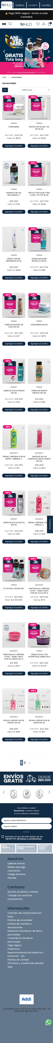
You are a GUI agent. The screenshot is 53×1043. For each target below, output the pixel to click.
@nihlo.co (16, 984)
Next (48, 51)
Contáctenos (15, 899)
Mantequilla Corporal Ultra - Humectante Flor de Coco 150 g (39, 590)
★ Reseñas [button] (50, 524)
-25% (7, 558)
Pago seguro (14, 945)
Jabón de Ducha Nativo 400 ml (14, 523)
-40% (7, 426)
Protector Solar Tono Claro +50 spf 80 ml (39, 194)
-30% (7, 97)
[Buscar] (10, 24)
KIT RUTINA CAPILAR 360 (14, 588)
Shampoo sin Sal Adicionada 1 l (13, 194)
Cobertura (13, 949)
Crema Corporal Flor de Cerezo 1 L (39, 523)
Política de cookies (18, 959)
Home (4, 77)
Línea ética (13, 870)
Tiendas (11, 878)
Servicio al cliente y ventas (22, 891)
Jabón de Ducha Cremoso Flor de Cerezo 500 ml (39, 458)
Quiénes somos (16, 863)
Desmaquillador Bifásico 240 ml (39, 260)
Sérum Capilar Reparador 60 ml (14, 260)
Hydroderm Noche (39, 324)
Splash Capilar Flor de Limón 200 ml (39, 721)
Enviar (26, 832)
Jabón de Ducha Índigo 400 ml (13, 391)
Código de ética (16, 874)
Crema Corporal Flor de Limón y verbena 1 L (13, 457)
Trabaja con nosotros (19, 895)
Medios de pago (16, 867)
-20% (7, 295)
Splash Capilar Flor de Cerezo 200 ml (13, 721)
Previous (4, 51)
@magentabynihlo (23, 988)
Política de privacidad (19, 920)
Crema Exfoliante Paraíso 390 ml (39, 391)
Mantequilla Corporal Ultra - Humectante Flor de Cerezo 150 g (13, 656)
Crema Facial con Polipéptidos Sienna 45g (39, 655)
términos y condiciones (29, 838)
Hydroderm (13, 127)
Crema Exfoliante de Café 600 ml (14, 325)
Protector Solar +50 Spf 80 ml (39, 128)
